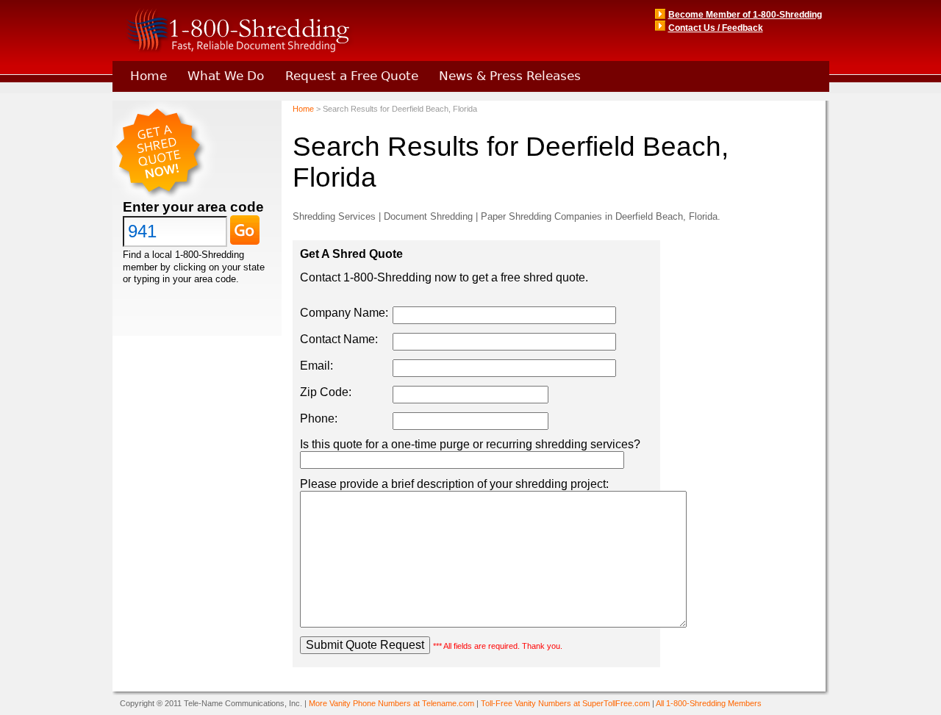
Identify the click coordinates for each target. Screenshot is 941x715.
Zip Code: (325, 392)
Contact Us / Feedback (715, 28)
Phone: (318, 418)
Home (148, 75)
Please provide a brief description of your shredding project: (454, 484)
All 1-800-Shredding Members (709, 703)
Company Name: (344, 312)
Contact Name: (339, 339)
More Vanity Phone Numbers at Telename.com (391, 703)
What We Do (225, 75)
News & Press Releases (510, 75)
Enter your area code (193, 207)
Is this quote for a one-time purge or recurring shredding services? (470, 444)
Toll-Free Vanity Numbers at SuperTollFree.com (565, 703)
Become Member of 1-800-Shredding (745, 15)
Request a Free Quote (351, 75)
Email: (316, 365)
